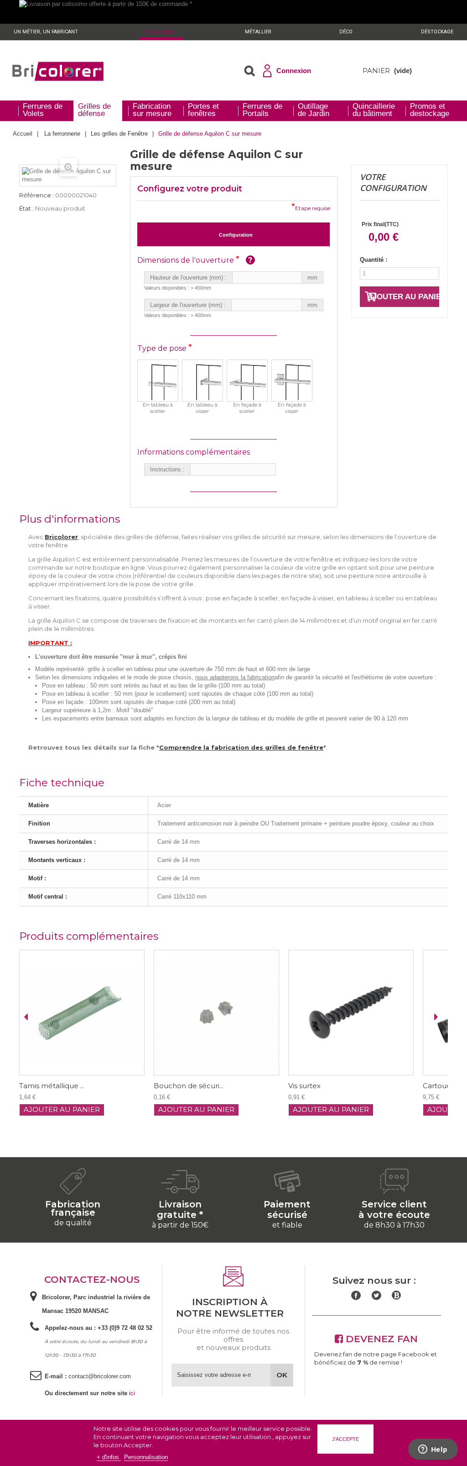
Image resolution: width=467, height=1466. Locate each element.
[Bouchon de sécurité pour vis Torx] (94, 1012)
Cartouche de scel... (334, 1086)
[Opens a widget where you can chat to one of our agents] (433, 1450)
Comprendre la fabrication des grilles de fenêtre (241, 747)
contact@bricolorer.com (99, 1376)
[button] (249, 70)
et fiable (287, 1225)
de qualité (73, 1222)
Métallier (258, 32)
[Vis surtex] (229, 1012)
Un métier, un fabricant (46, 32)
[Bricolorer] (58, 71)
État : (26, 208)
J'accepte (345, 1439)
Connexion (293, 70)
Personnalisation (146, 1457)
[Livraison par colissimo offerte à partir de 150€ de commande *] (233, 12)
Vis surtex (182, 1086)
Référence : (36, 195)
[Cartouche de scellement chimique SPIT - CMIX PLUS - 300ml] (363, 1012)
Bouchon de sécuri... (67, 1086)
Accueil (22, 133)
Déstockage (437, 32)
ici (132, 1393)
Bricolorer (161, 32)
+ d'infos (109, 1457)
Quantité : (373, 259)
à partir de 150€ (180, 1225)
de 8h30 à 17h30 (394, 1225)
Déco (346, 32)
